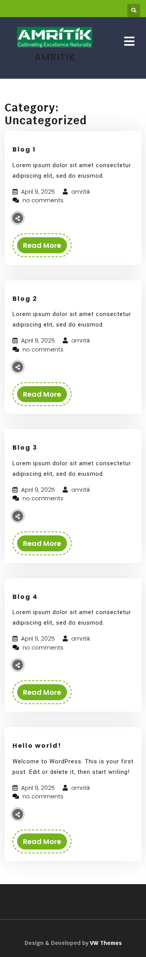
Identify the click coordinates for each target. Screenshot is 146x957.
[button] (129, 41)
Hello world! (37, 745)
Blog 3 (24, 447)
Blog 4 (25, 596)
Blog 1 (24, 149)
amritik (80, 191)
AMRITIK (55, 57)
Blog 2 (24, 298)
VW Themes (105, 942)
